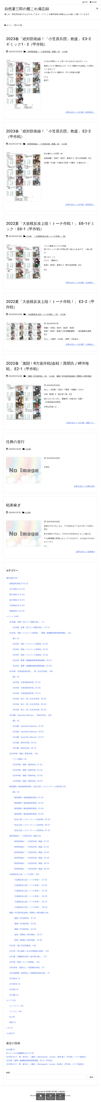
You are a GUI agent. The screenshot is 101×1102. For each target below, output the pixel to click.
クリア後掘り (20, 759)
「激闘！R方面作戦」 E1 (24, 918)
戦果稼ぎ (13, 505)
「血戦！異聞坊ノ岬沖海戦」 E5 (27, 940)
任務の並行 (15, 441)
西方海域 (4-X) (17, 594)
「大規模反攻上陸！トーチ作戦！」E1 (30, 880)
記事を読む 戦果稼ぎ (85, 551)
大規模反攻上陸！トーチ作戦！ (24, 874)
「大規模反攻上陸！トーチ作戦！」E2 (42, 314)
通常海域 (12, 578)
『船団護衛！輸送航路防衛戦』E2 (28, 803)
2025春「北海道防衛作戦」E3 (27, 693)
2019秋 (13, 989)
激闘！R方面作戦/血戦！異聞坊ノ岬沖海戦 (73, 376)
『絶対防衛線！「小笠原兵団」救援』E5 (31, 863)
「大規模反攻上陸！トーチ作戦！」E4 (30, 896)
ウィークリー (16, 1006)
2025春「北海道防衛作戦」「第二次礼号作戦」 (31, 671)
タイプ (11, 1000)
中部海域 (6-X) (17, 605)
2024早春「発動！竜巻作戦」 (23, 753)
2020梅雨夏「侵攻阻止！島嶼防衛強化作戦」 (29, 973)
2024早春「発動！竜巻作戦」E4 (28, 781)
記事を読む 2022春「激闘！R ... (80, 423)
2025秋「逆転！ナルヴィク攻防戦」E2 (30, 649)
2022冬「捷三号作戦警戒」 (22, 945)
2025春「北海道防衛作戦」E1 (27, 682)
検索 (8, 1072)
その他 (64, 51)
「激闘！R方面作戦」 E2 (36, 376)
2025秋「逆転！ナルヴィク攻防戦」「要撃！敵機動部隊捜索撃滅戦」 (40, 633)
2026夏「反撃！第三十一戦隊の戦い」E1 (31, 627)
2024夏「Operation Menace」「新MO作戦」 (30, 715)
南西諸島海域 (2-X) (18, 583)
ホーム (8, 25)
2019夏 (13, 995)
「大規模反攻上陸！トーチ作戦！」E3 (30, 891)
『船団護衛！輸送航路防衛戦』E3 (28, 808)
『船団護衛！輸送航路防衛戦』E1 (28, 797)
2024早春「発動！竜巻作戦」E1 (27, 764)
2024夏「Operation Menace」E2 (28, 731)
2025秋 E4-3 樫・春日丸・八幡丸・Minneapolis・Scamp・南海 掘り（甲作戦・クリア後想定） (46, 1057)
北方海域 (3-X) (17, 589)
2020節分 (14, 978)
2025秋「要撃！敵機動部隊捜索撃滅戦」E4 (32, 660)
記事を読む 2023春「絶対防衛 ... (80, 112)
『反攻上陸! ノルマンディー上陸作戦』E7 (31, 830)
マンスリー (15, 1011)
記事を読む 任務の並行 (84, 486)
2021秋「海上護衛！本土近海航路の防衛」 (29, 951)
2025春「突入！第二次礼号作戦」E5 (29, 704)
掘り (16, 638)
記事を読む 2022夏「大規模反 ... (80, 282)
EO (12, 1017)
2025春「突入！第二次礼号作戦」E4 (29, 699)
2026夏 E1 (10, 1049)
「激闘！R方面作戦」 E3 (24, 929)
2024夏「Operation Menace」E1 (28, 726)
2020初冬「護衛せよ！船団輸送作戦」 (26, 967)
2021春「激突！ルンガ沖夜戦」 (24, 962)
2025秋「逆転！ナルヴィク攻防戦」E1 (30, 644)
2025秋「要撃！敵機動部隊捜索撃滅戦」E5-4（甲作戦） (30, 1060)
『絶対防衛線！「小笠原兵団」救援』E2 (42, 144)
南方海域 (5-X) (17, 600)
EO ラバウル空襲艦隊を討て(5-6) (20, 1053)
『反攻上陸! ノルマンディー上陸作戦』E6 (31, 825)
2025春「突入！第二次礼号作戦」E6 (29, 710)
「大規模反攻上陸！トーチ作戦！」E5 (30, 901)
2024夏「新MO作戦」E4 (24, 742)
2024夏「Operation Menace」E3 (28, 737)
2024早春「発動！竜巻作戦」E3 (28, 775)
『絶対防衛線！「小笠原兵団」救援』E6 (31, 869)
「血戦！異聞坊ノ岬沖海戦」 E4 (27, 934)
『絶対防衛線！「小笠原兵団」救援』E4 (31, 858)
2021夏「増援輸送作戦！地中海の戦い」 (28, 956)
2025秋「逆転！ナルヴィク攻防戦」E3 (30, 655)
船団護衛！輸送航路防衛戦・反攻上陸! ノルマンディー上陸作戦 (37, 786)
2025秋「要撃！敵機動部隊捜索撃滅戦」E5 (32, 666)
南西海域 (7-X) (17, 611)
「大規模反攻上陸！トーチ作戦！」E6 (49, 236)
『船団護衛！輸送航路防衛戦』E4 (28, 814)
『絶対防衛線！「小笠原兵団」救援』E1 (31, 841)
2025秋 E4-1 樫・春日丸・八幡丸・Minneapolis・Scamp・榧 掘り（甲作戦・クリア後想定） (45, 1064)
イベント (12, 616)
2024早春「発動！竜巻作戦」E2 (27, 770)
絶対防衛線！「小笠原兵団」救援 (25, 836)
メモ (9, 1028)
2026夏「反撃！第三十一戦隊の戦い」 (26, 622)
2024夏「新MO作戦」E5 (24, 748)
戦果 (12, 1022)
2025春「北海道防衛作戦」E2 (27, 688)
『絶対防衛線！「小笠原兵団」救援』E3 (43, 51)
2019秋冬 (14, 984)
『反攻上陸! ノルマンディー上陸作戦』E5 (31, 819)
